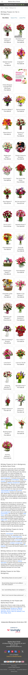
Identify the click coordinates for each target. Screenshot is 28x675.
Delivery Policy (14, 671)
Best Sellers (5, 18)
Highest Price (14, 18)
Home (2, 7)
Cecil (23, 611)
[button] (24, 671)
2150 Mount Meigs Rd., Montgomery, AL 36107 (14, 643)
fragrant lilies (4, 519)
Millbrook (20, 608)
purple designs (4, 513)
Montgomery (14, 608)
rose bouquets (9, 533)
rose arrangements (5, 478)
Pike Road (19, 610)
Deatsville (13, 610)
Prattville (8, 610)
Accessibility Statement (22, 669)
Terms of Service (3, 669)
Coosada (3, 610)
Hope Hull (13, 611)
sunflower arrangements (13, 482)
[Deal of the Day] (20, 78)
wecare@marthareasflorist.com (14, 646)
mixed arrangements (16, 536)
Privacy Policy (12, 669)
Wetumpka (3, 611)
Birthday (6, 7)
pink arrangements (5, 512)
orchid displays (15, 479)
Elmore (9, 611)
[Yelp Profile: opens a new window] (19, 651)
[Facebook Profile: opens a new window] (9, 651)
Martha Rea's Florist (14, 1)
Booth (9, 613)
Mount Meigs (4, 613)
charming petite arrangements (8, 490)
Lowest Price (22, 18)
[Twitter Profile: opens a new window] (22, 651)
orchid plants (18, 540)
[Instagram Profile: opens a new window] (5, 651)
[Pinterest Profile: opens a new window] (12, 651)
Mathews (19, 611)
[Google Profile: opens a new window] (16, 651)
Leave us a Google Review (14, 656)
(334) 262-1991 (14, 645)
